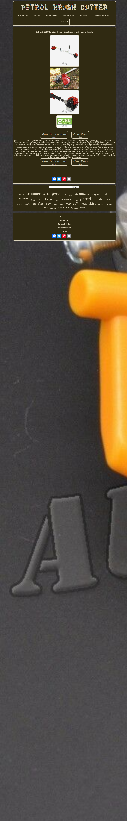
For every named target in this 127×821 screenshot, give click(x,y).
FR (66, 231)
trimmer (34, 193)
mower (21, 195)
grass (56, 194)
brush (105, 193)
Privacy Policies (64, 224)
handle (65, 195)
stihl (76, 203)
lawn (40, 200)
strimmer (82, 193)
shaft (70, 195)
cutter (23, 199)
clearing (53, 208)
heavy (100, 204)
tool (68, 203)
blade (84, 204)
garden (38, 203)
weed (82, 208)
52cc (92, 203)
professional (67, 199)
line (46, 207)
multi (48, 203)
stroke (46, 194)
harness (20, 204)
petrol (85, 198)
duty (55, 205)
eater (28, 204)
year (77, 200)
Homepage (64, 217)
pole (61, 204)
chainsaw (63, 207)
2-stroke (109, 204)
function (34, 200)
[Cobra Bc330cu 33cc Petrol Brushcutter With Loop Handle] (64, 51)
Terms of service (64, 228)
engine (95, 194)
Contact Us (64, 220)
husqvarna (74, 208)
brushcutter (102, 199)
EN (63, 231)
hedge (48, 199)
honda (56, 200)
